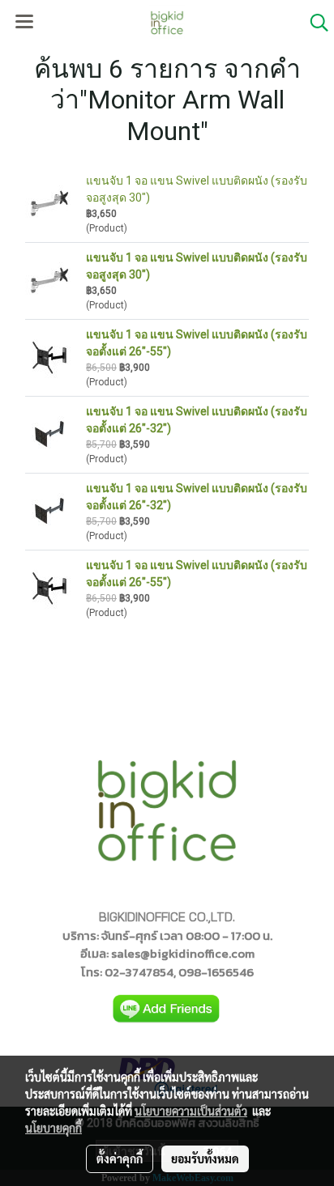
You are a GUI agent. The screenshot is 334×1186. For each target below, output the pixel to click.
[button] (314, 23)
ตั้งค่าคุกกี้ (119, 1158)
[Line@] (167, 1008)
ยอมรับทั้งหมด (205, 1158)
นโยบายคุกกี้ (53, 1127)
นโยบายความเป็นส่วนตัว (191, 1110)
